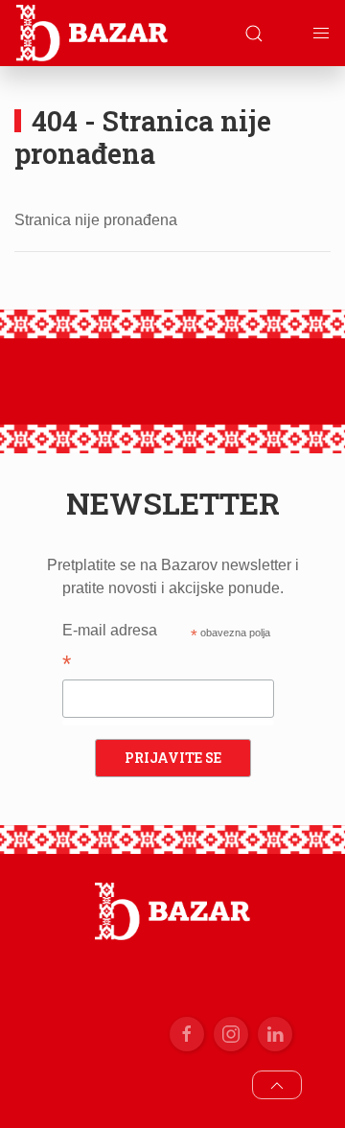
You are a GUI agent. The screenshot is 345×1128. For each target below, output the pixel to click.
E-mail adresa (109, 649)
